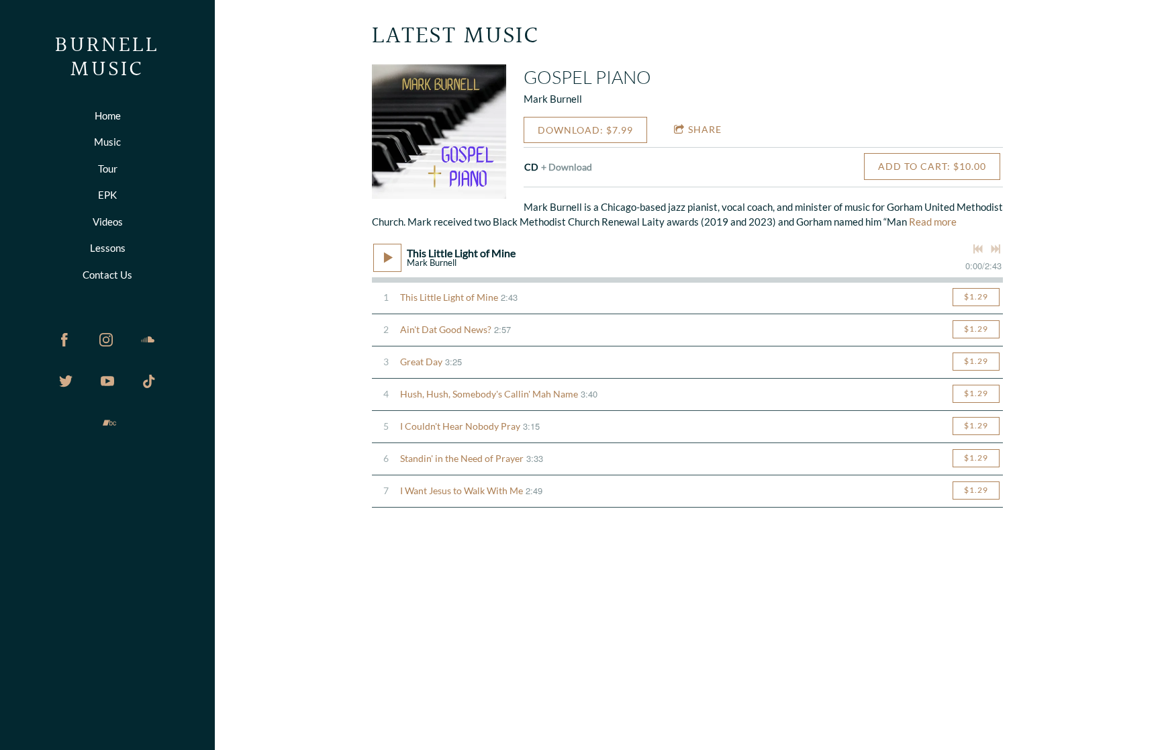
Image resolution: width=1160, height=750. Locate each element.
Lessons (108, 248)
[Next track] (995, 249)
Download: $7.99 (585, 130)
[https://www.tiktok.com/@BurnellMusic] (149, 381)
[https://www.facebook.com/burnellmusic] (64, 340)
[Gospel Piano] (439, 131)
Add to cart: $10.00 (932, 166)
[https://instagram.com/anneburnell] (106, 340)
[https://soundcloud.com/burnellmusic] (148, 340)
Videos (108, 222)
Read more (933, 222)
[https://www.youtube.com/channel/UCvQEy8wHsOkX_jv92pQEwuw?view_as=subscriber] (107, 381)
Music (107, 142)
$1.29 (976, 296)
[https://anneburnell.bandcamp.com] (109, 423)
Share (705, 129)
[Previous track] (978, 249)
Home (108, 115)
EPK (107, 195)
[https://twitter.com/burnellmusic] (66, 381)
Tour (107, 168)
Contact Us (107, 275)
